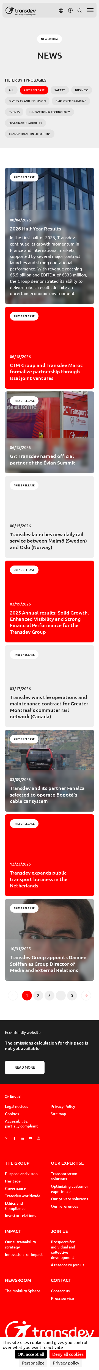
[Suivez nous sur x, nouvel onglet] (6, 1138)
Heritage (13, 1181)
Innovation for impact (24, 1254)
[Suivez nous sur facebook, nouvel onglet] (14, 1138)
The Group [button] (17, 1163)
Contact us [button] (60, 1291)
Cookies (12, 1114)
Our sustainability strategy (20, 1244)
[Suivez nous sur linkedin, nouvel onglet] (22, 1138)
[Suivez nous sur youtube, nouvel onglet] (30, 1138)
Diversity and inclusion (27, 101)
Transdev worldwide (22, 1196)
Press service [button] (62, 1298)
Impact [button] (13, 1231)
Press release (24, 177)
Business (81, 90)
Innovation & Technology (49, 112)
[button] (61, 10)
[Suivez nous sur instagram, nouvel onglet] (38, 1138)
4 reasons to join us (67, 1265)
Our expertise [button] (67, 1163)
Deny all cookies (68, 1354)
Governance (15, 1188)
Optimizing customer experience (69, 1189)
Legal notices (16, 1106)
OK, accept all (31, 1354)
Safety (59, 90)
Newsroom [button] (18, 1280)
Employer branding (71, 101)
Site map (58, 1114)
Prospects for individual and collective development (63, 1250)
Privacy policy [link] (66, 1362)
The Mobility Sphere (22, 1291)
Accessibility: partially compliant (21, 1124)
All (11, 90)
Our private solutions (69, 1199)
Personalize (33, 1362)
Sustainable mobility (25, 123)
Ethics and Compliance (15, 1206)
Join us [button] (59, 1231)
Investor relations (20, 1215)
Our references (64, 1206)
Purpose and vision (21, 1174)
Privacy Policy (63, 1106)
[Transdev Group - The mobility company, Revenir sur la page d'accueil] (21, 11)
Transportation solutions (30, 133)
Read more (25, 1067)
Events (14, 112)
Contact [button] (61, 1280)
